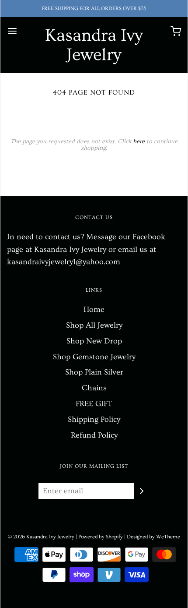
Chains (94, 387)
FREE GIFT (94, 403)
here (139, 141)
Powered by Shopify (100, 537)
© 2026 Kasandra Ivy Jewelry (41, 537)
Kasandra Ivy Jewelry (94, 45)
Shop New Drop (94, 341)
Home (94, 309)
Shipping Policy (94, 419)
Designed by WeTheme (153, 537)
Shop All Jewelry (94, 325)
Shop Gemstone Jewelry (94, 356)
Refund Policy (94, 435)
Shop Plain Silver (94, 372)
